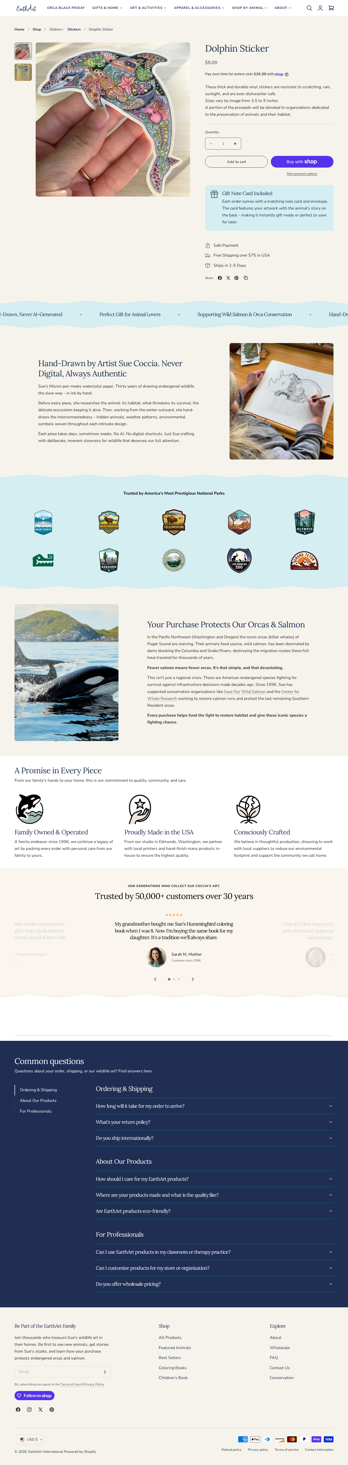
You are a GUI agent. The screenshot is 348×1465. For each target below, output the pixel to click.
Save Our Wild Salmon (245, 691)
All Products (170, 1337)
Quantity (212, 132)
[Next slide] (193, 979)
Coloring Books (173, 1368)
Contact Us (280, 1368)
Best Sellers (170, 1357)
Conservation (282, 1378)
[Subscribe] (105, 1372)
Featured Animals (175, 1348)
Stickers (55, 29)
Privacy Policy (94, 1384)
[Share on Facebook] (219, 277)
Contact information (319, 1449)
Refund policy (232, 1449)
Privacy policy (258, 1449)
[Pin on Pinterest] (236, 277)
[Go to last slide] (155, 979)
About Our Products (38, 1100)
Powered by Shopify (80, 1451)
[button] (309, 8)
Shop (37, 29)
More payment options (302, 174)
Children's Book (173, 1378)
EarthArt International (45, 1451)
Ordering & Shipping (38, 1090)
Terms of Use (71, 1384)
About (275, 1337)
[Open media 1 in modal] (180, 52)
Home (19, 29)
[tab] (23, 51)
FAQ (274, 1357)
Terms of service (287, 1449)
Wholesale (280, 1348)
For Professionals (36, 1111)
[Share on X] (228, 277)
